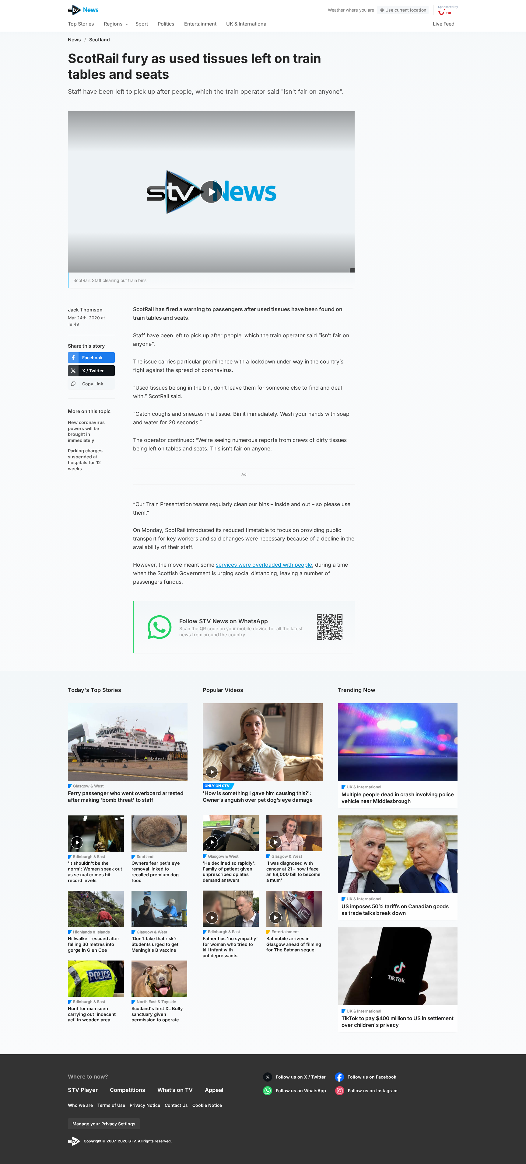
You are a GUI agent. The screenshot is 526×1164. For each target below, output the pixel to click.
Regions (113, 24)
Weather (336, 9)
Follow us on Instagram (373, 1090)
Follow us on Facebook (372, 1076)
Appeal (214, 1090)
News (74, 40)
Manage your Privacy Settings (103, 1123)
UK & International (247, 24)
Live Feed (443, 24)
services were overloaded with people (264, 564)
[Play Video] (211, 191)
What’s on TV (175, 1090)
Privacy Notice (145, 1105)
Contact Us (176, 1105)
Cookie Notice (207, 1105)
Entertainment (200, 24)
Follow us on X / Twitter (301, 1076)
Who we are (80, 1105)
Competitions (127, 1090)
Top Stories (81, 24)
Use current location (405, 9)
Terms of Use (111, 1105)
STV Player (83, 1090)
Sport (141, 24)
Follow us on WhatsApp (301, 1090)
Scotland (99, 40)
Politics (166, 24)
